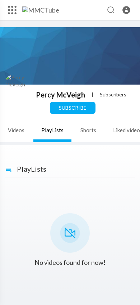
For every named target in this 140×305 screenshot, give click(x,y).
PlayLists (52, 130)
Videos (16, 130)
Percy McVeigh (60, 94)
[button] (126, 10)
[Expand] (12, 10)
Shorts (88, 130)
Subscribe (72, 108)
